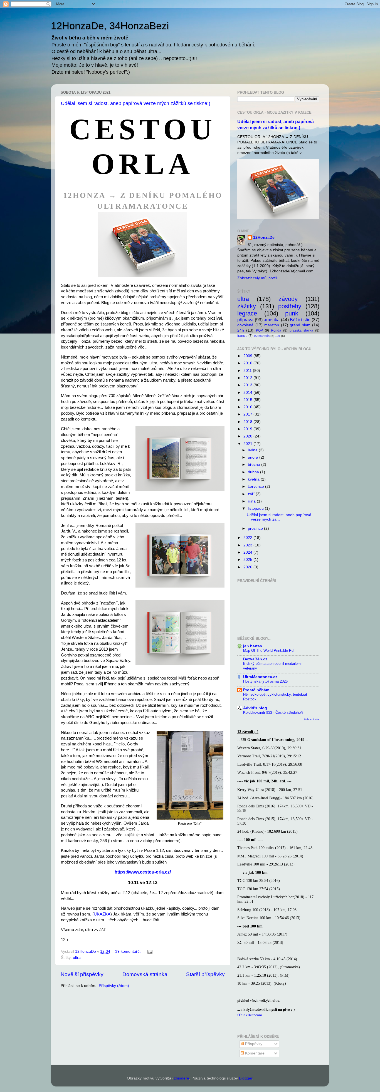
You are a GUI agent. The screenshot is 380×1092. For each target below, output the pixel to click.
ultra (77, 958)
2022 (248, 538)
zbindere (181, 1078)
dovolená (245, 325)
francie (242, 336)
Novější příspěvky (82, 974)
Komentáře (254, 1053)
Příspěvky (253, 1044)
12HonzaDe (264, 237)
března (254, 464)
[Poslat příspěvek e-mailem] (149, 951)
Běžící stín (300, 319)
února (253, 457)
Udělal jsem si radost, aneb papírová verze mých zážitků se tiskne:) (135, 103)
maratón (271, 325)
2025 (248, 560)
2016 (248, 407)
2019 (248, 429)
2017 (248, 414)
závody (288, 298)
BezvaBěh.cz (255, 659)
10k (277, 335)
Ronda (276, 330)
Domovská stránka (144, 974)
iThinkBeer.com (249, 1014)
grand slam (300, 325)
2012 (248, 378)
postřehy (289, 306)
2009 (248, 356)
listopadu (256, 508)
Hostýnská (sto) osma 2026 (265, 681)
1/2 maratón (261, 335)
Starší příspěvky (205, 974)
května (254, 479)
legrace (247, 313)
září (252, 494)
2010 (248, 363)
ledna (253, 450)
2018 (248, 422)
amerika (272, 319)
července (256, 486)
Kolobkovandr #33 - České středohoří (273, 712)
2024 (248, 552)
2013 (248, 385)
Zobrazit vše (311, 719)
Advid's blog (255, 708)
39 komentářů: (128, 951)
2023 (248, 545)
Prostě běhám (256, 690)
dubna (254, 472)
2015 (248, 400)
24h (240, 330)
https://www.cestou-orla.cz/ (143, 872)
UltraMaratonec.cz (260, 677)
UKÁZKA (102, 914)
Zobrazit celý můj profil (257, 278)
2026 (248, 567)
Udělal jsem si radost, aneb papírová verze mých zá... (279, 517)
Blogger (245, 1078)
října (252, 501)
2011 (248, 371)
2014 (248, 392)
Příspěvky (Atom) (114, 986)
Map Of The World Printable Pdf (269, 650)
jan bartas (252, 646)
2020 (248, 436)
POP (259, 330)
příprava (245, 319)
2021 (248, 444)
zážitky (246, 306)
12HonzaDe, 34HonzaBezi (110, 25)
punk (291, 313)
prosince (256, 528)
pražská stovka (301, 330)
